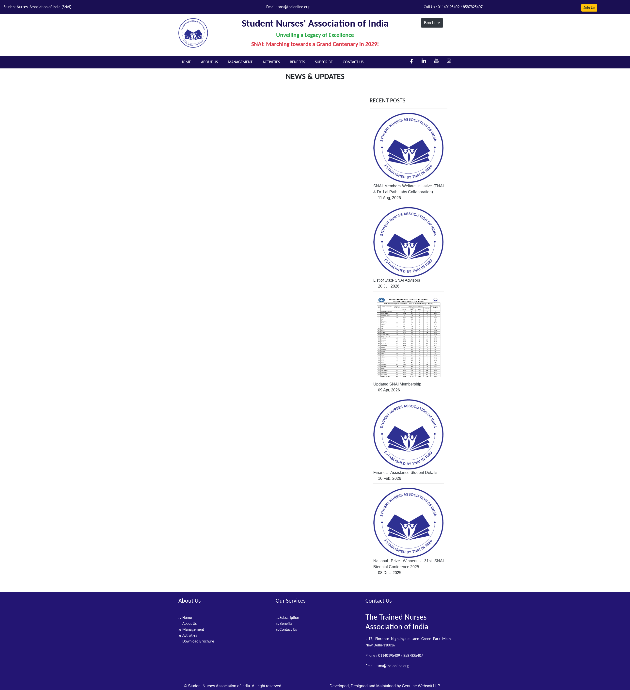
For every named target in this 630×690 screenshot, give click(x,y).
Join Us (589, 8)
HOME (185, 62)
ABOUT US (209, 62)
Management (192, 630)
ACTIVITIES (271, 62)
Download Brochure (197, 641)
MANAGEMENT (240, 62)
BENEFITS (297, 62)
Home (186, 618)
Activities (189, 636)
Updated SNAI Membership (397, 384)
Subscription (289, 618)
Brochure (432, 23)
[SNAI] (193, 31)
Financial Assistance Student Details (405, 472)
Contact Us (288, 630)
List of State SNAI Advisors (396, 280)
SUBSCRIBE (324, 62)
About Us (189, 624)
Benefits (285, 624)
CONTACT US (353, 62)
